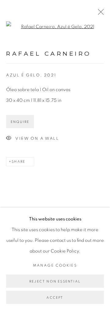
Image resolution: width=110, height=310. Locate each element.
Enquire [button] (20, 122)
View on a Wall (37, 139)
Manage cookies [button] (55, 265)
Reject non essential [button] (55, 281)
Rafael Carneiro (48, 53)
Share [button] (18, 161)
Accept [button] (54, 297)
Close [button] (99, 13)
